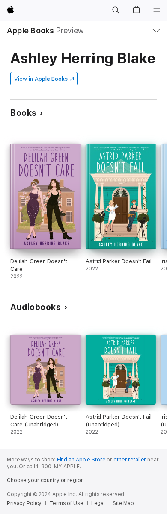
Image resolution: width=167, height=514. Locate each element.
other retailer (129, 460)
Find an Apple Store (81, 460)
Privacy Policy (24, 503)
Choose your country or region (45, 480)
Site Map (123, 503)
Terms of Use (66, 503)
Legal (98, 503)
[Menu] (156, 10)
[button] (115, 10)
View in (41, 79)
